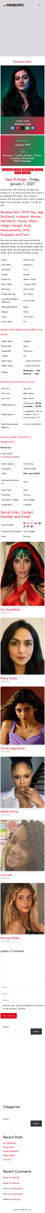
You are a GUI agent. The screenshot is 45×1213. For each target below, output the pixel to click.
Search (6, 1026)
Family (17, 169)
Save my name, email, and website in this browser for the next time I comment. (23, 1007)
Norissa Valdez (10, 938)
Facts (18, 173)
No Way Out (8, 456)
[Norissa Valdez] (22, 932)
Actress (19, 121)
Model (27, 121)
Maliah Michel (9, 811)
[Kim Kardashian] (22, 604)
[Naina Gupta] (22, 673)
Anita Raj (15, 1177)
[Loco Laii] (22, 869)
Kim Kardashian (10, 609)
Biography (7, 169)
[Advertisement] (22, 33)
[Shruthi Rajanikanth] (22, 743)
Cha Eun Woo (16, 1188)
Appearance (28, 169)
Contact (26, 173)
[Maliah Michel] (22, 806)
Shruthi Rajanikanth (13, 748)
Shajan (6, 1177)
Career (39, 169)
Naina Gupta (9, 678)
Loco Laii (6, 875)
